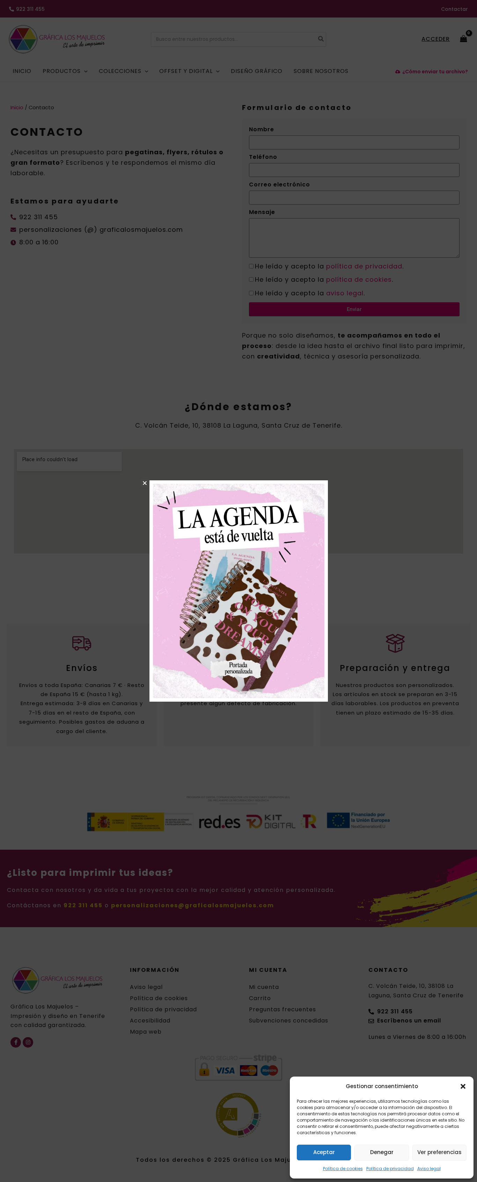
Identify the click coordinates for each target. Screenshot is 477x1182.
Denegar (382, 1152)
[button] (463, 1086)
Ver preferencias (439, 1152)
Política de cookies (343, 1169)
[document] (238, 591)
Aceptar (324, 1152)
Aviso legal (429, 1169)
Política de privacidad (390, 1169)
